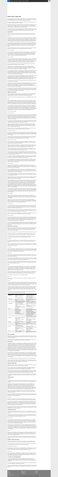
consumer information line (30, 381)
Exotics (9, 474)
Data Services (23, 473)
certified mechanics (27, 370)
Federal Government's (17, 223)
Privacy (36, 471)
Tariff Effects (23, 472)
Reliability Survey (23, 471)
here (20, 53)
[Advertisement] (29, 8)
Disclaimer (36, 472)
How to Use (9, 473)
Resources (9, 472)
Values (8, 471)
